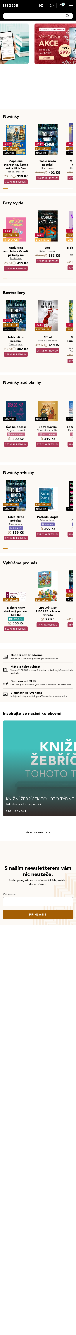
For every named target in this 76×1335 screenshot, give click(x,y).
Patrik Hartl (16, 258)
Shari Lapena (47, 168)
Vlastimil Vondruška (47, 430)
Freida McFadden (47, 340)
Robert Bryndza (47, 251)
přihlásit (38, 914)
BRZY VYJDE (11, 239)
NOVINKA (9, 153)
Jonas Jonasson (16, 171)
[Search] (67, 16)
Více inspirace (36, 832)
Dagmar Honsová (16, 430)
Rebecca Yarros (47, 520)
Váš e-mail (9, 894)
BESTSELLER (11, 148)
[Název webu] (11, 5)
